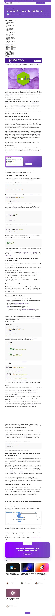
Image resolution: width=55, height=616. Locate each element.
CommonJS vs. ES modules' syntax (10, 26)
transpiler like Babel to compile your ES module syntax (28, 252)
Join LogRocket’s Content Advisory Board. (28, 309)
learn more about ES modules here (23, 250)
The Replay (18, 298)
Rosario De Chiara (12, 582)
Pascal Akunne (22, 64)
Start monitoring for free (36, 537)
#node (6, 539)
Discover (8, 306)
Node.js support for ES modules (10, 32)
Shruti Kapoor (26, 582)
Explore (8, 307)
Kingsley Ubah (12, 13)
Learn (8, 300)
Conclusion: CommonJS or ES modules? (10, 42)
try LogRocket (22, 509)
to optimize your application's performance (21, 303)
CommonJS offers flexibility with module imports (10, 35)
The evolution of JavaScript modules (10, 23)
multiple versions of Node (17, 304)
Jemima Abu (11, 605)
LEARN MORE (7, 56)
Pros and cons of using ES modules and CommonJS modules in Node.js (10, 29)
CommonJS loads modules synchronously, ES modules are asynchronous (10, 38)
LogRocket (7, 527)
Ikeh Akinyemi (40, 582)
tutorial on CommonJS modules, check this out (26, 203)
